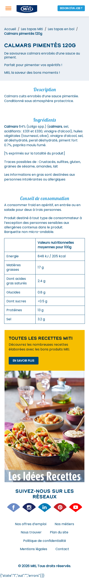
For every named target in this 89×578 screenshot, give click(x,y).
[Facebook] (13, 507)
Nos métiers (64, 524)
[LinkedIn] (44, 507)
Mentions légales (33, 549)
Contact (62, 549)
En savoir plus (23, 360)
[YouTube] (75, 507)
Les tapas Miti (32, 29)
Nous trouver (31, 532)
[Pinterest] (60, 507)
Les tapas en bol (61, 29)
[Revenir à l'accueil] (27, 9)
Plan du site (59, 532)
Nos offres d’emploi (30, 524)
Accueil (10, 29)
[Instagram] (29, 507)
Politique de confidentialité (44, 540)
